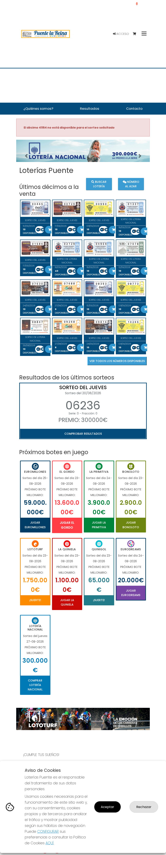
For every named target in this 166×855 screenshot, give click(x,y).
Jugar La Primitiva (99, 525)
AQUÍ (50, 842)
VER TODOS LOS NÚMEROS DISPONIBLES (117, 361)
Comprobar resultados (83, 434)
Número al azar (132, 184)
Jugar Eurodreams (130, 593)
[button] (26, 156)
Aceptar (107, 807)
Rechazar (143, 807)
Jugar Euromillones (35, 525)
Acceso (122, 34)
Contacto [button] (134, 108)
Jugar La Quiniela (67, 602)
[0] (136, 34)
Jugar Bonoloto (130, 525)
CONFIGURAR (48, 831)
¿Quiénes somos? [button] (38, 108)
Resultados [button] (89, 108)
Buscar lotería (100, 184)
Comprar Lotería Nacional (35, 685)
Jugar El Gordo (67, 525)
